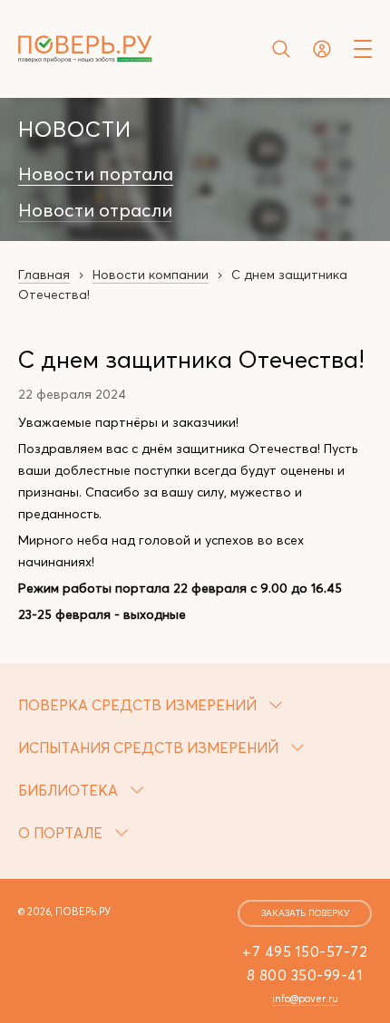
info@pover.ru (305, 998)
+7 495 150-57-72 (304, 951)
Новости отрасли (95, 210)
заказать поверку (305, 913)
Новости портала (95, 174)
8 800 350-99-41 (305, 975)
